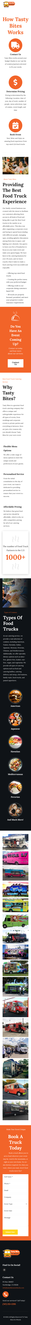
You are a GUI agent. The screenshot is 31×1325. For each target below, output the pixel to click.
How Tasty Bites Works (15, 26)
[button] (8, 160)
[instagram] (4, 1270)
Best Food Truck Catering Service (12, 380)
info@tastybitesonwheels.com (13, 1288)
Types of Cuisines (10, 612)
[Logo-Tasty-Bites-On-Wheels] (9, 2)
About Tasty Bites (9, 179)
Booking (6, 1153)
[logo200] (11, 1250)
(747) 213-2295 (9, 1304)
